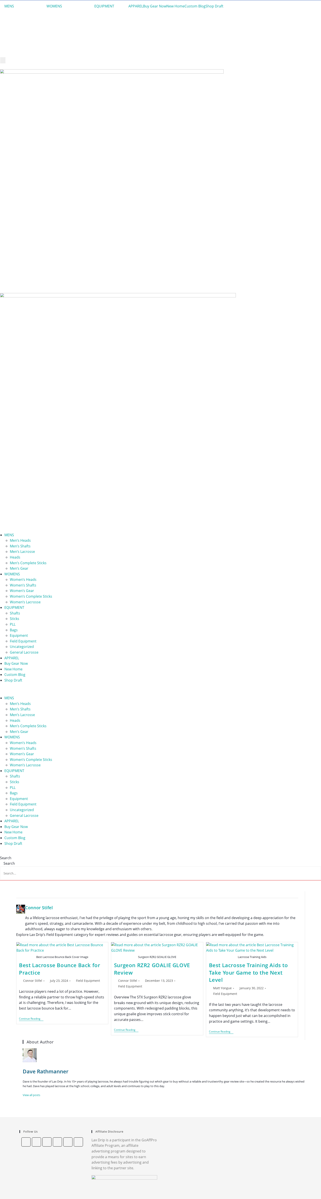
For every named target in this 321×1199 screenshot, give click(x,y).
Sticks (14, 618)
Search (5, 857)
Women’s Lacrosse (25, 602)
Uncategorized (22, 646)
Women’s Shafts (23, 585)
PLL (13, 624)
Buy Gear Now (154, 6)
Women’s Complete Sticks (31, 596)
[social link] (26, 1142)
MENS (9, 6)
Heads (15, 557)
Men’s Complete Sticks (28, 562)
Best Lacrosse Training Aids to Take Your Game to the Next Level (248, 972)
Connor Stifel (39, 908)
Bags (14, 630)
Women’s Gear (22, 590)
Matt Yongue (222, 988)
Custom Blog (195, 6)
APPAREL (135, 6)
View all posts (31, 1095)
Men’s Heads (20, 540)
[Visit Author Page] (20, 908)
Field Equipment (23, 641)
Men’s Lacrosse (22, 551)
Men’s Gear (19, 568)
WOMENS (54, 6)
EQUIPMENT (104, 6)
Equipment (19, 635)
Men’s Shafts (20, 546)
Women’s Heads (23, 579)
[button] (160, 689)
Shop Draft (214, 6)
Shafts (15, 613)
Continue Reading (31, 1019)
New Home (175, 6)
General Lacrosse (24, 652)
